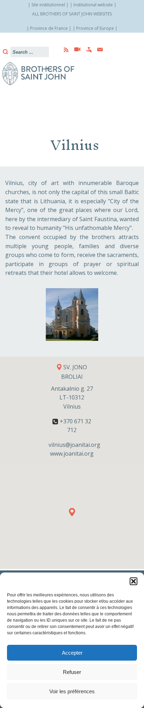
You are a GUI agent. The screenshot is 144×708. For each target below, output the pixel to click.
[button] (133, 581)
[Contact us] (98, 50)
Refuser (72, 672)
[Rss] (64, 49)
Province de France (49, 28)
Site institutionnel (48, 5)
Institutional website (93, 5)
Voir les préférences (72, 691)
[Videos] (75, 50)
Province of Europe (95, 28)
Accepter (72, 653)
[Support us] (87, 50)
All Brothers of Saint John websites (72, 14)
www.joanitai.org (72, 453)
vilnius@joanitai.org (74, 445)
